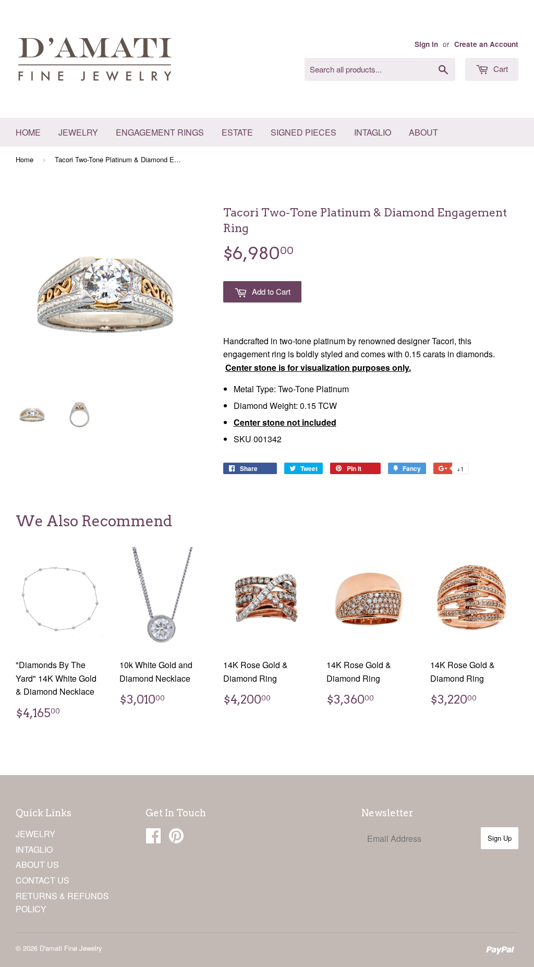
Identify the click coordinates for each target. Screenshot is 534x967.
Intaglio (372, 132)
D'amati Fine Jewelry (71, 948)
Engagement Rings (160, 132)
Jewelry (78, 132)
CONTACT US (42, 880)
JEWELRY (35, 834)
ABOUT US (37, 865)
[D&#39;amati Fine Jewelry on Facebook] (153, 838)
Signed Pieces (303, 132)
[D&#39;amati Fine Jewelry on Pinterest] (176, 838)
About (423, 132)
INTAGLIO (34, 849)
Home (28, 132)
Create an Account (486, 44)
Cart (499, 68)
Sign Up (500, 838)
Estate (237, 132)
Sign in (426, 44)
